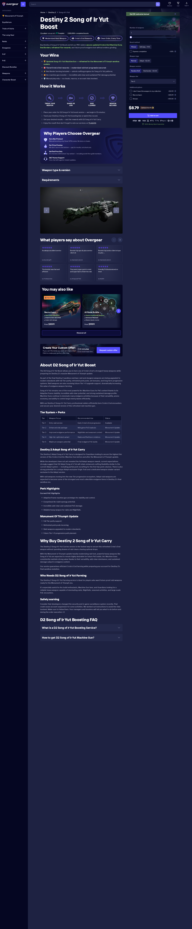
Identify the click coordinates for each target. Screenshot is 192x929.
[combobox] (92, 4)
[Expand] (25, 28)
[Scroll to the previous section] (113, 239)
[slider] (131, 37)
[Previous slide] (46, 210)
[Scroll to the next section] (120, 239)
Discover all (81, 333)
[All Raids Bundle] (101, 311)
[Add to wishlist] (174, 19)
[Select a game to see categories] (23, 4)
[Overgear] (10, 4)
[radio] (134, 47)
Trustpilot (92, 123)
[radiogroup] (153, 47)
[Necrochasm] (61, 311)
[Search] (158, 4)
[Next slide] (116, 210)
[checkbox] (131, 51)
